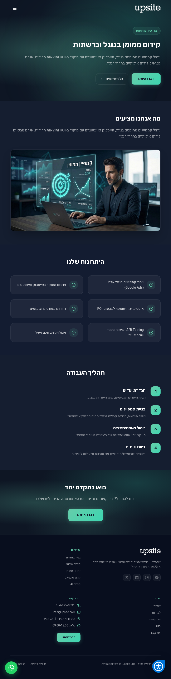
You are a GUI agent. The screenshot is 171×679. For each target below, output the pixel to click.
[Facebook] (157, 577)
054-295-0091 (65, 605)
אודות (157, 606)
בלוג (158, 626)
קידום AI (75, 584)
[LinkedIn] (137, 577)
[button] (158, 666)
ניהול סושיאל (72, 577)
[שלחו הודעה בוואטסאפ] (11, 667)
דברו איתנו (146, 78)
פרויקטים (155, 619)
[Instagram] (147, 577)
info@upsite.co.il (64, 612)
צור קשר (155, 633)
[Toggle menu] (14, 8)
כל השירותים (114, 78)
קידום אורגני (73, 564)
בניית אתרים (73, 557)
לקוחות (156, 613)
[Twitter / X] (127, 577)
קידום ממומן (73, 571)
